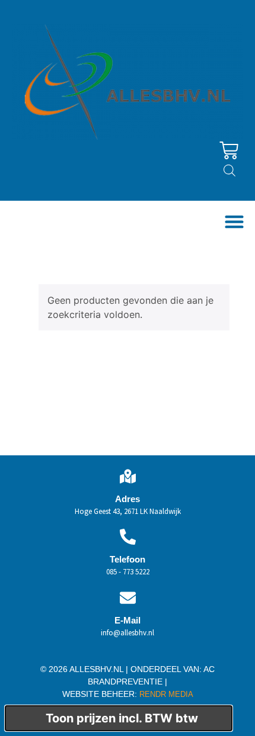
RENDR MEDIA (165, 694)
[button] (234, 222)
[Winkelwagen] (229, 150)
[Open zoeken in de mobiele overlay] (229, 170)
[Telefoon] (128, 537)
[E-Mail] (128, 598)
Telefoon (127, 559)
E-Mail (127, 620)
